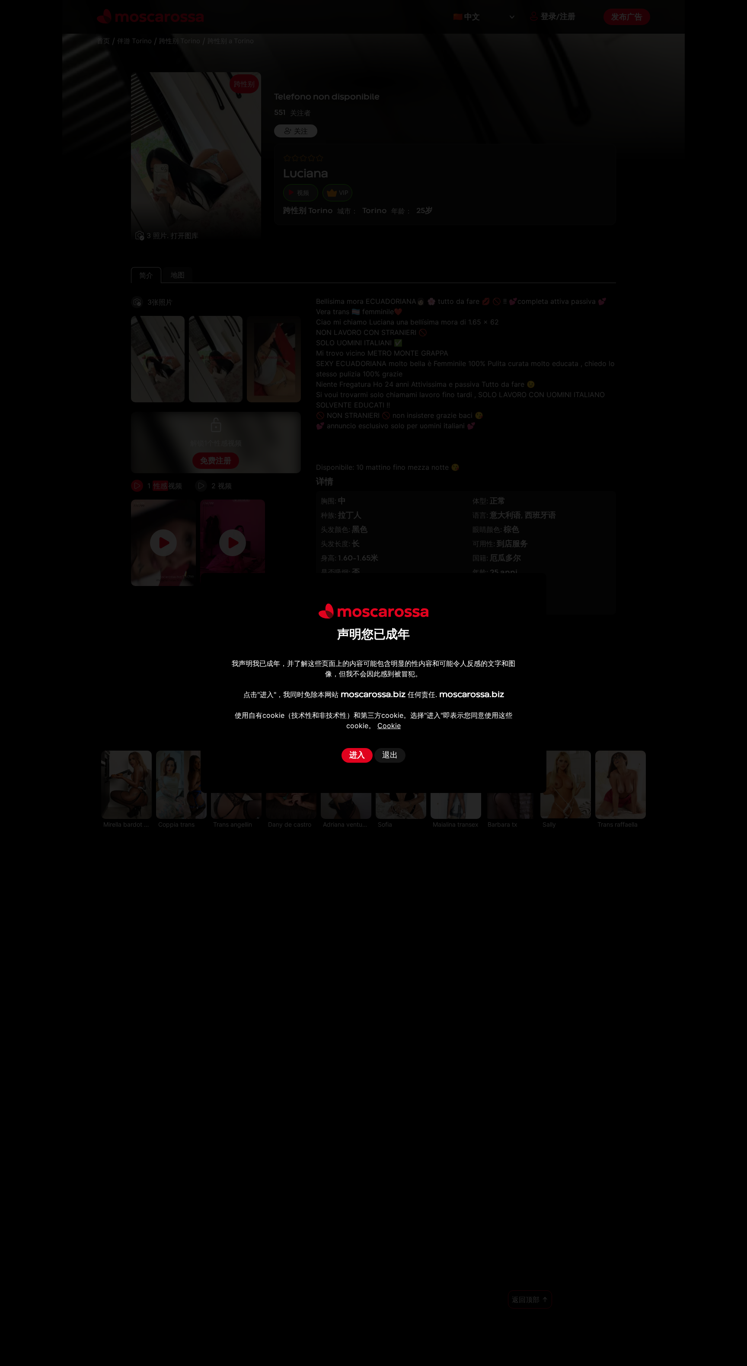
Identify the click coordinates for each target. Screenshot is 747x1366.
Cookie (389, 725)
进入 (357, 755)
